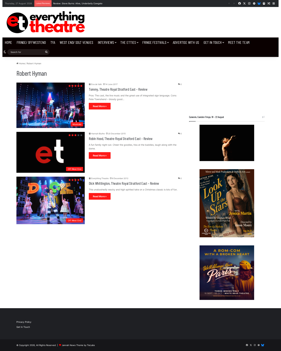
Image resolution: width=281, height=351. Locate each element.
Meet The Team (239, 42)
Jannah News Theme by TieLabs (78, 345)
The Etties (128, 42)
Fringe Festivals (154, 42)
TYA (52, 42)
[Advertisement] (226, 84)
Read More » (100, 106)
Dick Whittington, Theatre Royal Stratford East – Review (124, 183)
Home (8, 42)
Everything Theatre (100, 178)
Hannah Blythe (98, 133)
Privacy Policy (23, 322)
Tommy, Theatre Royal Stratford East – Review (118, 89)
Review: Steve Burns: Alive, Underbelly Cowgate (77, 3)
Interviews (106, 42)
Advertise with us (186, 42)
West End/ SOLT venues (76, 42)
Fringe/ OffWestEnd (31, 42)
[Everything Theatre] (46, 22)
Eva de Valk (96, 84)
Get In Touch (213, 42)
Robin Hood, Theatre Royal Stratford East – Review (120, 138)
